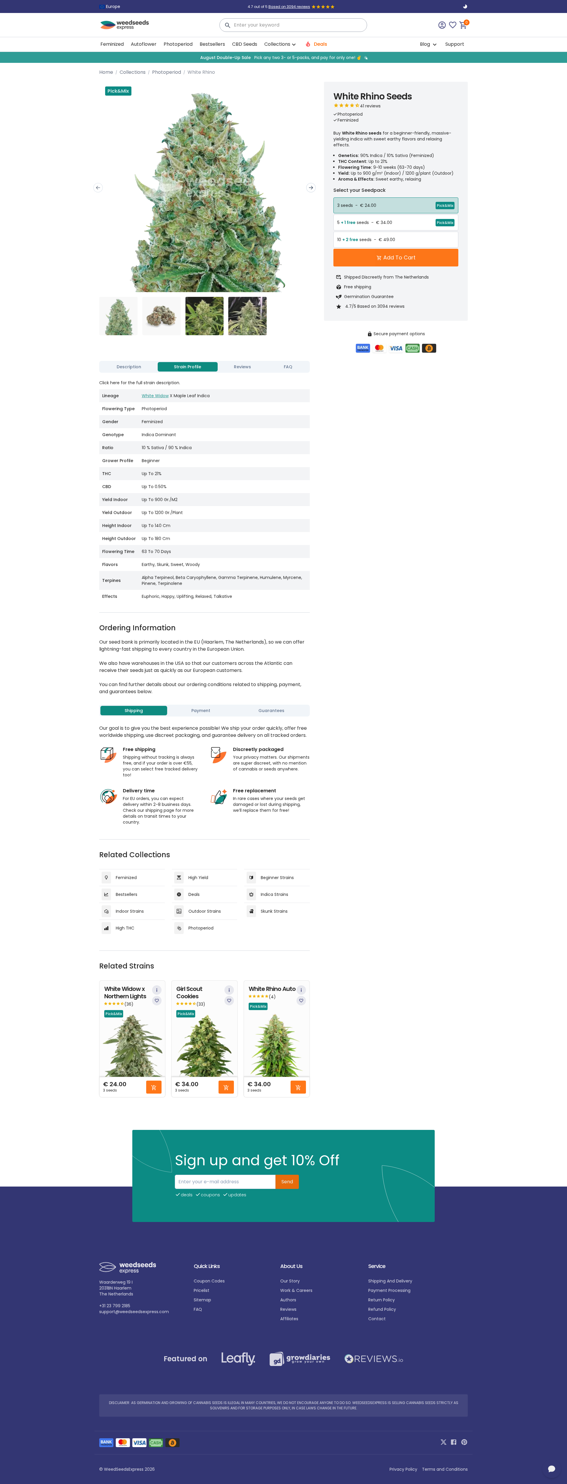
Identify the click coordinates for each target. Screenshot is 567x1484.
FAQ (198, 1309)
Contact (377, 1319)
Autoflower (144, 44)
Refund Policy (382, 1309)
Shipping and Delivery (390, 1281)
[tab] (129, 367)
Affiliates (289, 1319)
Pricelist (201, 1290)
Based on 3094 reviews (289, 6)
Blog (425, 44)
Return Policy (381, 1300)
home (106, 72)
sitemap (202, 1300)
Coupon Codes (209, 1281)
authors (288, 1300)
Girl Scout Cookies (189, 992)
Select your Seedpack (359, 190)
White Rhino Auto (272, 989)
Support (454, 44)
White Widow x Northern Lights (125, 992)
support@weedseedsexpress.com (134, 1312)
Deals (320, 44)
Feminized (112, 44)
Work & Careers (296, 1290)
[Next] (311, 187)
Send (287, 1181)
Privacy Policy (403, 1469)
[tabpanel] (204, 489)
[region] (283, 57)
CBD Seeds (244, 44)
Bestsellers (212, 44)
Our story (290, 1281)
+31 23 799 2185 (114, 1306)
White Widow (155, 396)
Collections (133, 72)
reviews (288, 1309)
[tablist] (204, 367)
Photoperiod (178, 44)
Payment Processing (389, 1290)
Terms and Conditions (445, 1469)
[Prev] (98, 187)
